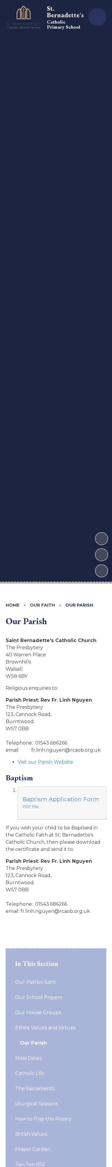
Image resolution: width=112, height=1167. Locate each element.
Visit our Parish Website (45, 762)
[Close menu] (97, 17)
